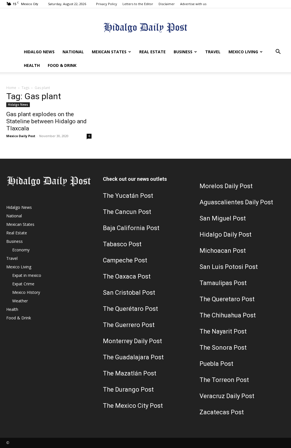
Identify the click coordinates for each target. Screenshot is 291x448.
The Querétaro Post (130, 308)
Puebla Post (216, 363)
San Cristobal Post (129, 292)
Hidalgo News (39, 51)
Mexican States (109, 51)
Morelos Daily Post (226, 186)
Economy (21, 249)
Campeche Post (125, 260)
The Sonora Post (223, 347)
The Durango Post (128, 389)
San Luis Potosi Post (228, 266)
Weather (20, 300)
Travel (213, 51)
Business (183, 51)
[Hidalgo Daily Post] (145, 27)
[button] (278, 52)
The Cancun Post (127, 211)
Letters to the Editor (137, 4)
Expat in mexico (26, 275)
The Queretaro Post (227, 299)
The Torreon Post (224, 379)
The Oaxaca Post (127, 276)
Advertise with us (193, 4)
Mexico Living (243, 51)
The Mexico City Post (133, 405)
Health (32, 65)
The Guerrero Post (129, 324)
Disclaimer (167, 4)
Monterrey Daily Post (132, 341)
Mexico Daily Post (20, 136)
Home (11, 87)
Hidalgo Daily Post (225, 234)
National (73, 51)
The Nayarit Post (223, 331)
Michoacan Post (222, 250)
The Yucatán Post (128, 195)
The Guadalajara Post (133, 357)
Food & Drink (62, 65)
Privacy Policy (106, 4)
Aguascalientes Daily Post (236, 202)
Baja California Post (131, 228)
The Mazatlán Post (129, 373)
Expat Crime (23, 283)
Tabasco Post (122, 244)
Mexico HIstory (26, 292)
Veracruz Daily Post (226, 396)
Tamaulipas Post (223, 282)
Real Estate (152, 51)
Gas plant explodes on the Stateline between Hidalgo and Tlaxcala (46, 121)
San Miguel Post (222, 218)
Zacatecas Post (221, 412)
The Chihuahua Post (227, 315)
